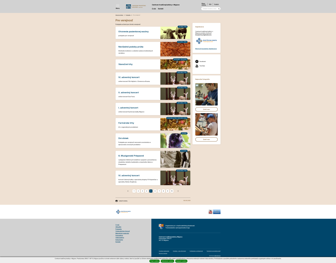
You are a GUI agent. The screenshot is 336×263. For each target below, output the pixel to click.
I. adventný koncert (128, 107)
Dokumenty (119, 240)
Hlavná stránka (119, 15)
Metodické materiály (122, 233)
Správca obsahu (163, 253)
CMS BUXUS (217, 255)
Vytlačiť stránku (123, 201)
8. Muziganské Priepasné (131, 155)
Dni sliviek (123, 138)
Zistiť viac (206, 109)
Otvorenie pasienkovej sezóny (133, 31)
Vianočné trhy (125, 64)
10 (172, 191)
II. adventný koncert (128, 92)
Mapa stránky (204, 4)
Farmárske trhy (126, 123)
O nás (154, 8)
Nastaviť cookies (181, 261)
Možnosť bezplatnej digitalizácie (206, 49)
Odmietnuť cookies (167, 261)
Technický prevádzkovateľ (213, 251)
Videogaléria (119, 237)
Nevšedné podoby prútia (130, 46)
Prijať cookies (154, 261)
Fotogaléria (119, 235)
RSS (210, 4)
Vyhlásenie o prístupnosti (196, 251)
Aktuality (118, 227)
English (216, 4)
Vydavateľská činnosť (122, 231)
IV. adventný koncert (128, 77)
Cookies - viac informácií (179, 251)
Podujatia (128, 15)
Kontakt (160, 8)
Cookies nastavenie (164, 251)
